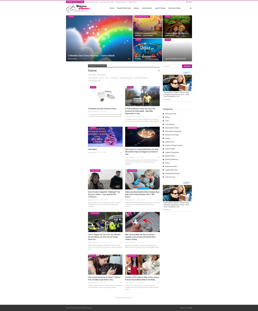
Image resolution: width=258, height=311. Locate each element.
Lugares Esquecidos (172, 152)
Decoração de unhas (92, 2)
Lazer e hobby (160, 8)
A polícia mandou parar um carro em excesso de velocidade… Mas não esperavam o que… (140, 111)
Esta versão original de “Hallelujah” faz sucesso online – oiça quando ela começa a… (104, 194)
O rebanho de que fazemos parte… (102, 109)
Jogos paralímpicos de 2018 (175, 59)
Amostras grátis (174, 8)
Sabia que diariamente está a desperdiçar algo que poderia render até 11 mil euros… (142, 194)
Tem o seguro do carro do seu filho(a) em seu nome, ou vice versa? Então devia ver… (104, 236)
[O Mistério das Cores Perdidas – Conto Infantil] (99, 38)
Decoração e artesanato (107, 2)
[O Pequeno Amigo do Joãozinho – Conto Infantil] (177, 26)
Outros (71, 16)
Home (112, 8)
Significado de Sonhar (172, 173)
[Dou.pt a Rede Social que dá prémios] (148, 49)
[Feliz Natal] (105, 137)
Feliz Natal (92, 149)
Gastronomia (147, 8)
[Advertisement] (75, 99)
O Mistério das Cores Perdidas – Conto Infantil (91, 55)
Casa (107, 78)
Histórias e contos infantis (143, 16)
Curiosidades (114, 78)
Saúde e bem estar (124, 8)
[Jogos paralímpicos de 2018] (177, 49)
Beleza (136, 8)
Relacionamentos (171, 166)
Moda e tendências (171, 159)
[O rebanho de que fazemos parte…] (105, 96)
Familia (167, 138)
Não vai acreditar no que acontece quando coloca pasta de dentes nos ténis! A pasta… (140, 236)
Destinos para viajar (121, 2)
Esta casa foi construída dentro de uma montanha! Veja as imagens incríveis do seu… (141, 151)
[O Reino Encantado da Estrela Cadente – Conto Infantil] (148, 26)
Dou (191, 308)
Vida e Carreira (170, 177)
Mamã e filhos (132, 2)
